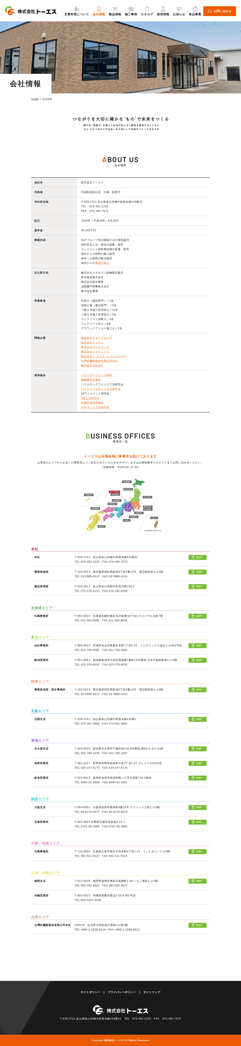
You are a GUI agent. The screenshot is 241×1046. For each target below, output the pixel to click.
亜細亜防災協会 (91, 379)
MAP (199, 557)
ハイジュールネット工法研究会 (101, 389)
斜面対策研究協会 (92, 402)
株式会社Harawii (92, 365)
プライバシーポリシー (122, 992)
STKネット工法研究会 (95, 407)
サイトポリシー (90, 992)
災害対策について (76, 14)
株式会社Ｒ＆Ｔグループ (96, 338)
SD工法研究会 (90, 398)
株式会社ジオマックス (95, 351)
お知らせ (179, 14)
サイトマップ (151, 992)
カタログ (147, 14)
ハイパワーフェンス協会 (96, 375)
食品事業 (195, 14)
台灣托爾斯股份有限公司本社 (99, 360)
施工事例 (131, 14)
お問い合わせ (222, 11)
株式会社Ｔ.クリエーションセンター (104, 356)
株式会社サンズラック (95, 347)
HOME (35, 99)
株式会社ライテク (92, 342)
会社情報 (99, 14)
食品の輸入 (102, 263)
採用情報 (163, 14)
